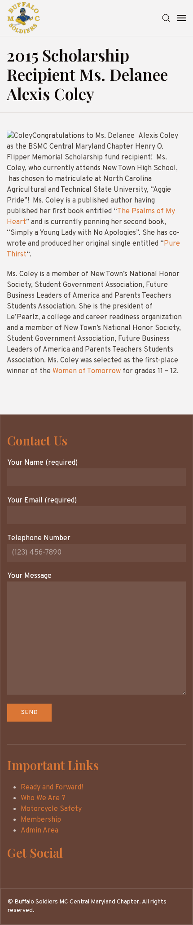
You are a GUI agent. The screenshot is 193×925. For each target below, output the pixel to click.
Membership (41, 819)
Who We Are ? (43, 798)
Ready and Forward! (52, 787)
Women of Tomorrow (87, 371)
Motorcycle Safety (51, 809)
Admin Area (39, 830)
